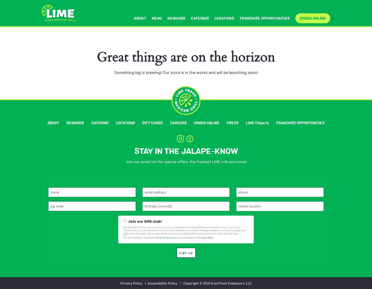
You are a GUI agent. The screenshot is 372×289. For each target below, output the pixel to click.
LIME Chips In (257, 123)
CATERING (200, 18)
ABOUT (140, 18)
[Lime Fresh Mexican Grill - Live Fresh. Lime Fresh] (59, 13)
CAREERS (178, 123)
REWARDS (176, 18)
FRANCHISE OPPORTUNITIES (265, 18)
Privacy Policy (131, 283)
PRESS (233, 123)
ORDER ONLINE (313, 18)
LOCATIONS (224, 18)
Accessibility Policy (162, 283)
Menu (157, 18)
